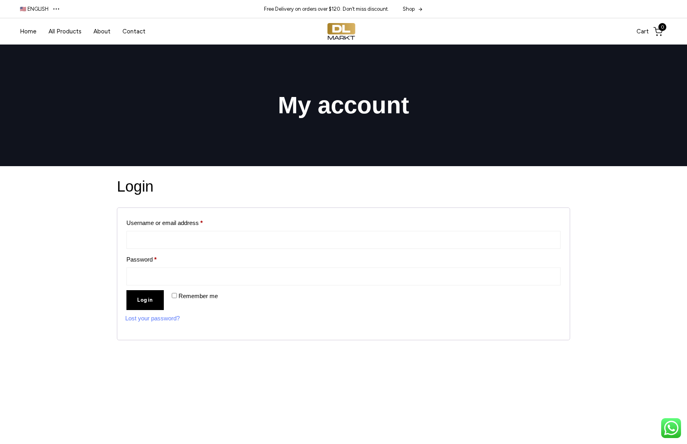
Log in (145, 300)
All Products (65, 31)
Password (153, 258)
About (102, 31)
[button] (40, 9)
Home (28, 31)
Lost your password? (152, 318)
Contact (134, 31)
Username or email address (176, 221)
